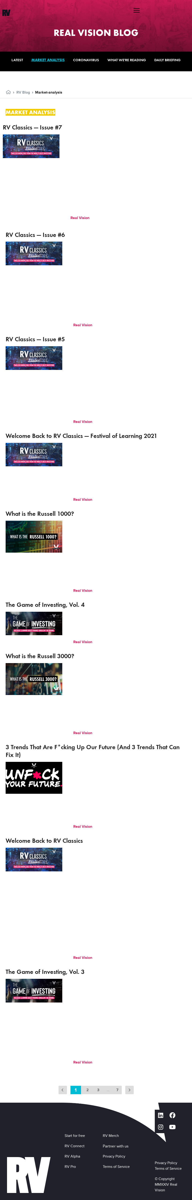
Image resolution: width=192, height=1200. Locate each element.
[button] (136, 10)
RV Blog (23, 92)
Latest (17, 60)
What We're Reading (126, 60)
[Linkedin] (160, 1115)
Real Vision (80, 217)
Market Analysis (48, 60)
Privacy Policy (115, 1156)
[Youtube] (172, 1127)
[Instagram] (160, 1127)
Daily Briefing (167, 60)
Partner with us (116, 1146)
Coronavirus (86, 60)
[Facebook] (172, 1115)
